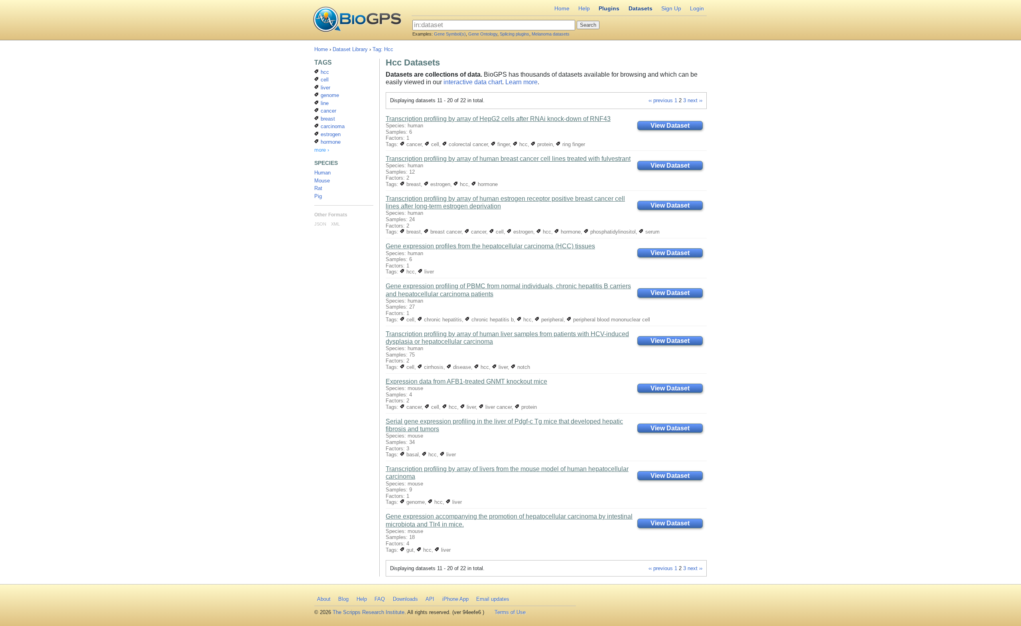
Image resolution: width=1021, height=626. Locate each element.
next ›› (695, 100)
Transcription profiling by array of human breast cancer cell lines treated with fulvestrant (508, 158)
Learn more (521, 82)
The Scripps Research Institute (368, 612)
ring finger (573, 144)
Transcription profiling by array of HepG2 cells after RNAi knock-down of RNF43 (498, 118)
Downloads (405, 599)
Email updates (492, 599)
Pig (318, 196)
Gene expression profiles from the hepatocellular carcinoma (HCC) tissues (490, 246)
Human (322, 173)
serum (652, 232)
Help (584, 8)
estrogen (439, 184)
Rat (318, 188)
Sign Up (671, 8)
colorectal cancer (467, 144)
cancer (413, 144)
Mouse (322, 181)
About (324, 599)
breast (413, 184)
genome (415, 502)
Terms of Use (510, 612)
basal (412, 455)
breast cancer (445, 232)
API (430, 599)
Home (562, 8)
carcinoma (332, 126)
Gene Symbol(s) (450, 34)
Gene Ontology (482, 34)
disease (461, 367)
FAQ (379, 599)
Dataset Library (350, 49)
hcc (523, 144)
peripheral (552, 320)
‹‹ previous (660, 100)
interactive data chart (472, 82)
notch (523, 367)
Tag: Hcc (383, 49)
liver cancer (498, 407)
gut (409, 550)
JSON (320, 224)
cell (434, 144)
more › (321, 150)
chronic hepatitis (442, 320)
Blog (343, 599)
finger (503, 144)
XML (335, 224)
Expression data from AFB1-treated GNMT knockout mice (466, 381)
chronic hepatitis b (492, 320)
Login (697, 8)
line (324, 103)
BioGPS (357, 20)
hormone (487, 184)
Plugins (609, 8)
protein (544, 144)
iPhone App (455, 599)
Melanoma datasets (551, 34)
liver (428, 272)
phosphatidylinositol (612, 232)
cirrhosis (432, 367)
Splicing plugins (514, 34)
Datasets (640, 8)
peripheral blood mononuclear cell (611, 320)
